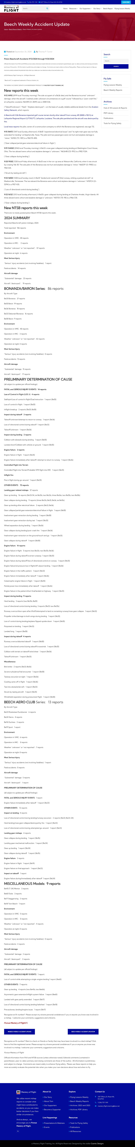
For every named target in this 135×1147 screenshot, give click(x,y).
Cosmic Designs (97, 1143)
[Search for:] (116, 61)
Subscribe (126, 2)
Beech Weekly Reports (113, 90)
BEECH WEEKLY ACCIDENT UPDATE (82, 1031)
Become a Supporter (52, 1109)
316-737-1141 (33, 2)
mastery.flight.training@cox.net (16, 2)
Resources (72, 8)
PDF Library (108, 113)
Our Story (96, 8)
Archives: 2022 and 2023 (80, 1105)
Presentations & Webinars (54, 1123)
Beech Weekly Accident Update (20, 1031)
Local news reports (11, 127)
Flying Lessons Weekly (122, 8)
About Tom (48, 1101)
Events (47, 1127)
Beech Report (108, 8)
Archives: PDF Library (79, 1109)
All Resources (75, 1131)
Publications (108, 118)
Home (65, 8)
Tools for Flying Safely (112, 123)
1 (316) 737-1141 (103, 1102)
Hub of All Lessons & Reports (115, 108)
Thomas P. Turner (45, 52)
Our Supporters (85, 8)
